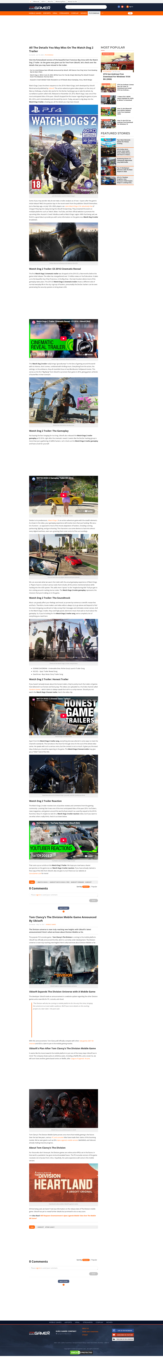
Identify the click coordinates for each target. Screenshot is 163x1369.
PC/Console (94, 13)
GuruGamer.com (35, 873)
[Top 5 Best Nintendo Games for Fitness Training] (108, 142)
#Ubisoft (88, 882)
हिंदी (130, 13)
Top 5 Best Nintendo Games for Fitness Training (123, 141)
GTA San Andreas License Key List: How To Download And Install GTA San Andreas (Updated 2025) (125, 87)
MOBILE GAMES (35, 13)
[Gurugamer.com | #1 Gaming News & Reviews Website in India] (40, 7)
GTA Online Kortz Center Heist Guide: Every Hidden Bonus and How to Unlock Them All (123, 152)
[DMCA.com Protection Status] (81, 1354)
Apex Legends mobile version (67, 1140)
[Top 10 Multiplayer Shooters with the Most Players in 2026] (108, 170)
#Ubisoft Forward (77, 882)
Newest (86, 887)
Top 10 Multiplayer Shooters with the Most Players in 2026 (124, 169)
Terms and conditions (90, 1332)
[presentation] (36, 882)
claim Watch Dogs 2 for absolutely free (78, 206)
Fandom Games (34, 689)
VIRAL (55, 13)
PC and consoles (57, 1137)
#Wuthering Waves (61, 1)
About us (85, 1328)
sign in (38, 895)
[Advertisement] (63, 30)
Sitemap (85, 1335)
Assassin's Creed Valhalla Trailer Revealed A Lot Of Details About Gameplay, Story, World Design (61, 80)
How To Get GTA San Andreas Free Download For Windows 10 (125, 122)
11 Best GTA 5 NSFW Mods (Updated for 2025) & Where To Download (125, 98)
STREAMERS (64, 13)
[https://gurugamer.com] (39, 1333)
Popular (94, 887)
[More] (102, 13)
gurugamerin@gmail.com (64, 1334)
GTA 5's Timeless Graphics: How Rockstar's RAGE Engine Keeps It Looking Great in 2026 (124, 180)
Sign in (131, 6)
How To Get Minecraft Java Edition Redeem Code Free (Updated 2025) (124, 111)
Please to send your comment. (44, 895)
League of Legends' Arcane (80, 1058)
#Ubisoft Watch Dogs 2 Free (60, 882)
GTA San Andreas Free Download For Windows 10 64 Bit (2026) (116, 76)
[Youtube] (122, 6)
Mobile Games (51, 924)
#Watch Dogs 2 (43, 882)
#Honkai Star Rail (72, 1)
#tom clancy (50, 1227)
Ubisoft (51, 88)
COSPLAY (74, 13)
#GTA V (43, 1)
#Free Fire (50, 1)
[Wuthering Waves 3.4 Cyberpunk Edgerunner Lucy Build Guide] (108, 161)
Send (93, 900)
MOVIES (84, 13)
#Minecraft (36, 1)
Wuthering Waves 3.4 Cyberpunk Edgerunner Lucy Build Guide (124, 160)
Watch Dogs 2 (53, 520)
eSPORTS (47, 13)
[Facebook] (119, 6)
